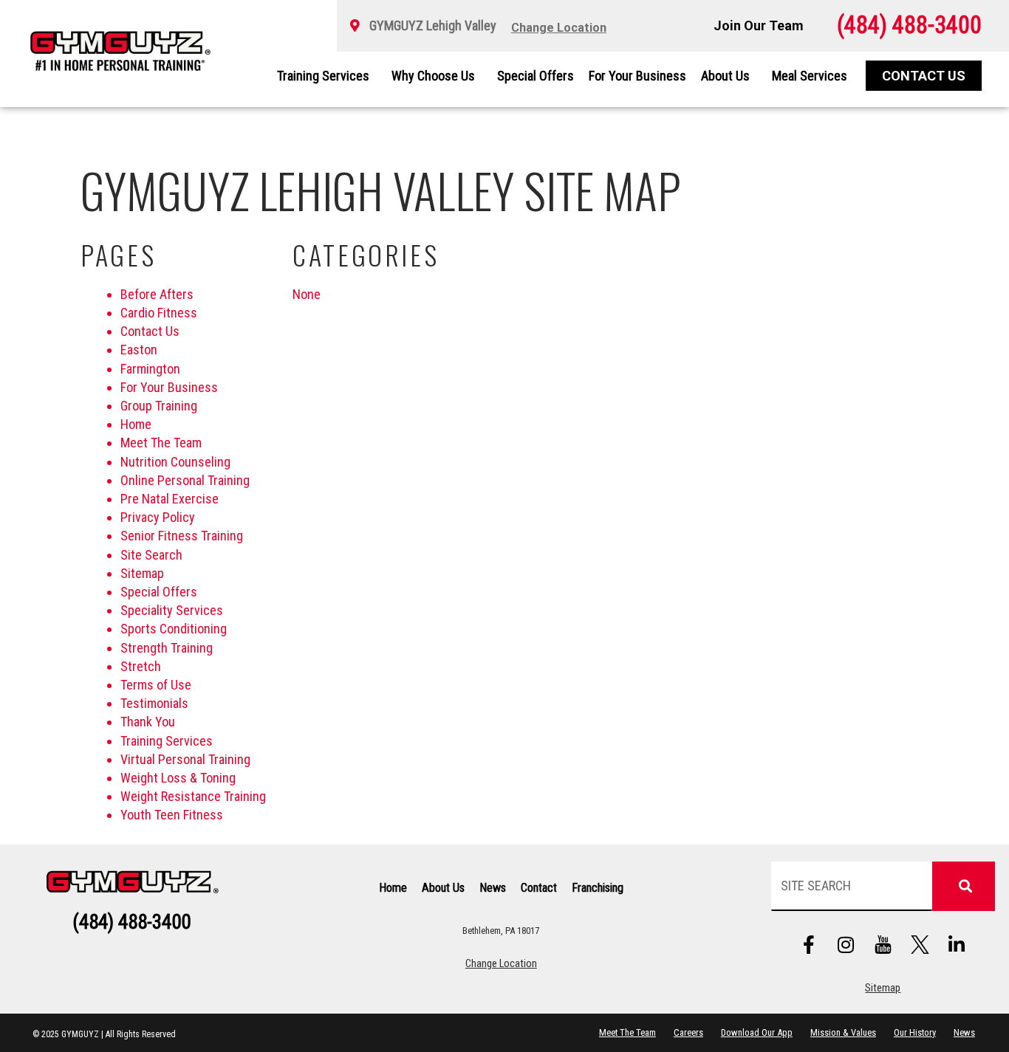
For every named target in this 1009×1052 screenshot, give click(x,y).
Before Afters (157, 294)
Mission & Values (843, 1032)
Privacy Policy (157, 517)
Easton (138, 349)
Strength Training (166, 648)
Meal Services (809, 75)
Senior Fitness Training (181, 535)
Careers (688, 1032)
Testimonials (154, 703)
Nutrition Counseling (175, 462)
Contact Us (149, 331)
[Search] (963, 886)
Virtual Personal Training (185, 759)
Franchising (597, 888)
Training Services (323, 75)
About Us (725, 75)
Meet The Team (161, 442)
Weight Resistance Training (193, 796)
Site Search (151, 555)
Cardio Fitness (158, 312)
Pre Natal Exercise (169, 498)
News (492, 888)
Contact (539, 888)
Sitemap (142, 573)
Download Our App (757, 1032)
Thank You (147, 721)
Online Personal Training (185, 480)
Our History (915, 1032)
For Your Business (637, 75)
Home (135, 424)
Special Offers (535, 75)
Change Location (501, 964)
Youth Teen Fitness (171, 814)
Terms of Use (155, 684)
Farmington (150, 369)
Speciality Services (171, 610)
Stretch (140, 666)
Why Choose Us (433, 75)
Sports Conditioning (173, 628)
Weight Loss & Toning (178, 777)
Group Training (158, 405)
